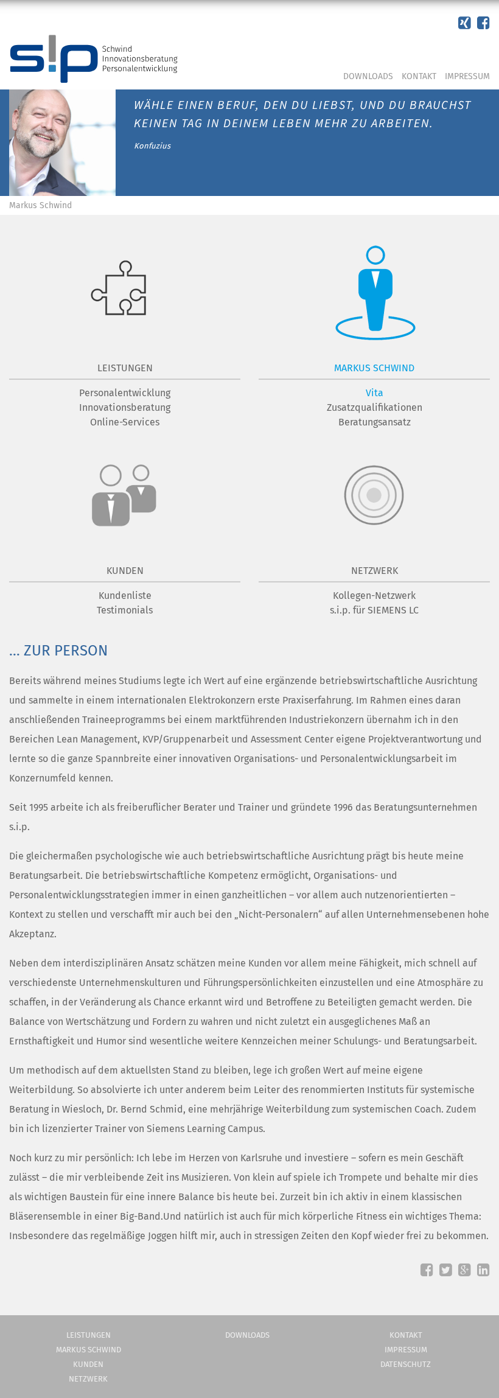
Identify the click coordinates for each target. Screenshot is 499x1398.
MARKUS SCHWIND (88, 1349)
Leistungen (125, 368)
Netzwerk (88, 1378)
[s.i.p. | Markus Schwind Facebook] (464, 23)
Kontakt (419, 76)
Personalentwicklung (124, 393)
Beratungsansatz (374, 422)
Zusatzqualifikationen (374, 407)
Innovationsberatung (124, 407)
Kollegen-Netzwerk (374, 595)
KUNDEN (125, 570)
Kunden (88, 1364)
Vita (374, 393)
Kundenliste (125, 595)
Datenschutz (405, 1364)
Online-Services (124, 422)
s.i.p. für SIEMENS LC (374, 610)
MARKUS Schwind (374, 368)
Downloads (368, 76)
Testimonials (125, 610)
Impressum (467, 76)
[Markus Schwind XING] (483, 23)
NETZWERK (374, 570)
